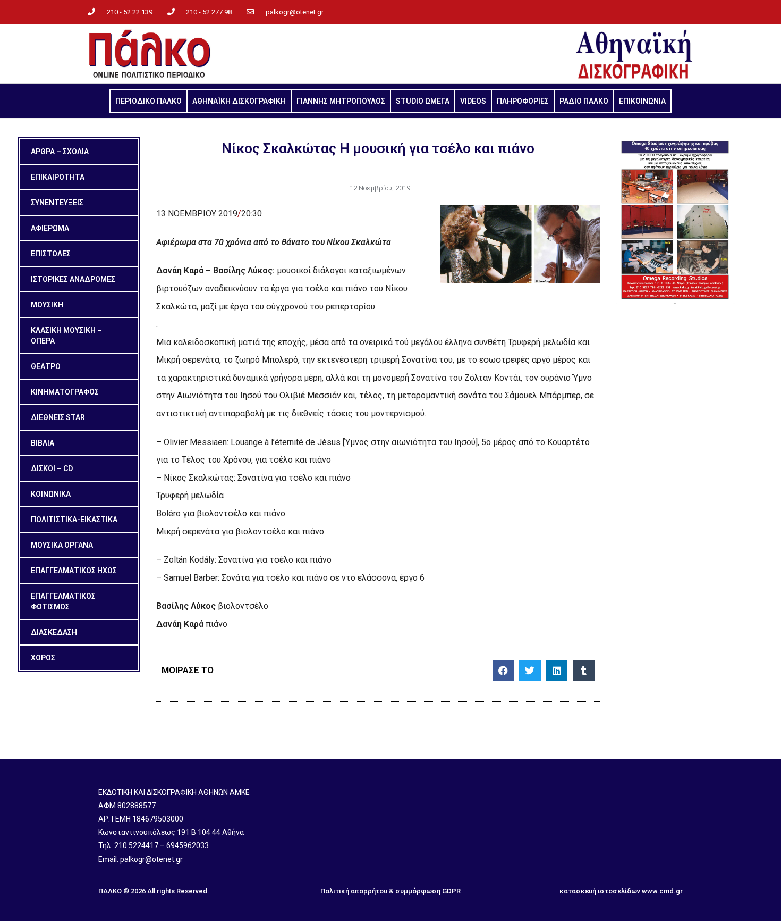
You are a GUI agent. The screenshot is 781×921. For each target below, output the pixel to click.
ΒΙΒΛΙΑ (42, 443)
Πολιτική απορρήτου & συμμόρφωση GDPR (390, 891)
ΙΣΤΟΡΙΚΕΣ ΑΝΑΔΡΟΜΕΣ (73, 279)
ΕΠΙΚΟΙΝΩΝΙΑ (642, 101)
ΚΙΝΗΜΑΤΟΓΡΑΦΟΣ (65, 392)
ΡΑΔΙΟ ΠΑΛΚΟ (583, 101)
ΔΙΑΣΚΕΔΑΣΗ (54, 632)
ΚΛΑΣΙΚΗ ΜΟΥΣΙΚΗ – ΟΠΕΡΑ (66, 335)
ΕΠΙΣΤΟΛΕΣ (51, 253)
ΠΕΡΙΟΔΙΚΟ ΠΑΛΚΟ (148, 101)
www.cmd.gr (662, 891)
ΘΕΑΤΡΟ (46, 366)
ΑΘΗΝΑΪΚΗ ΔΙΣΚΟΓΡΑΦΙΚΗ (239, 101)
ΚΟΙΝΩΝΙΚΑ (51, 494)
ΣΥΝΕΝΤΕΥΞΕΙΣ (57, 202)
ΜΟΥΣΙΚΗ (47, 304)
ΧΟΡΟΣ (43, 658)
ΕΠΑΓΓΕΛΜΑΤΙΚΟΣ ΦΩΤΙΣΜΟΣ (63, 601)
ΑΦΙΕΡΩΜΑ (50, 228)
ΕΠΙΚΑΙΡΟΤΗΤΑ (57, 177)
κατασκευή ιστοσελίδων (599, 891)
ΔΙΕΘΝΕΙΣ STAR (58, 417)
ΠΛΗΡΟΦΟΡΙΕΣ (523, 101)
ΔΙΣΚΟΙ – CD (52, 468)
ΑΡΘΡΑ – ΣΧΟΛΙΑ (60, 151)
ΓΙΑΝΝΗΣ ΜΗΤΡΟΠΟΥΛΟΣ (340, 101)
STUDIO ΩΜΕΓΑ (422, 101)
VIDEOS (473, 101)
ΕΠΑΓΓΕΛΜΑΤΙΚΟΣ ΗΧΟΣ (74, 570)
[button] (503, 671)
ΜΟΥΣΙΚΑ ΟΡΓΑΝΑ (62, 545)
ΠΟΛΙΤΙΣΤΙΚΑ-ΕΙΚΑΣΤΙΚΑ (74, 519)
